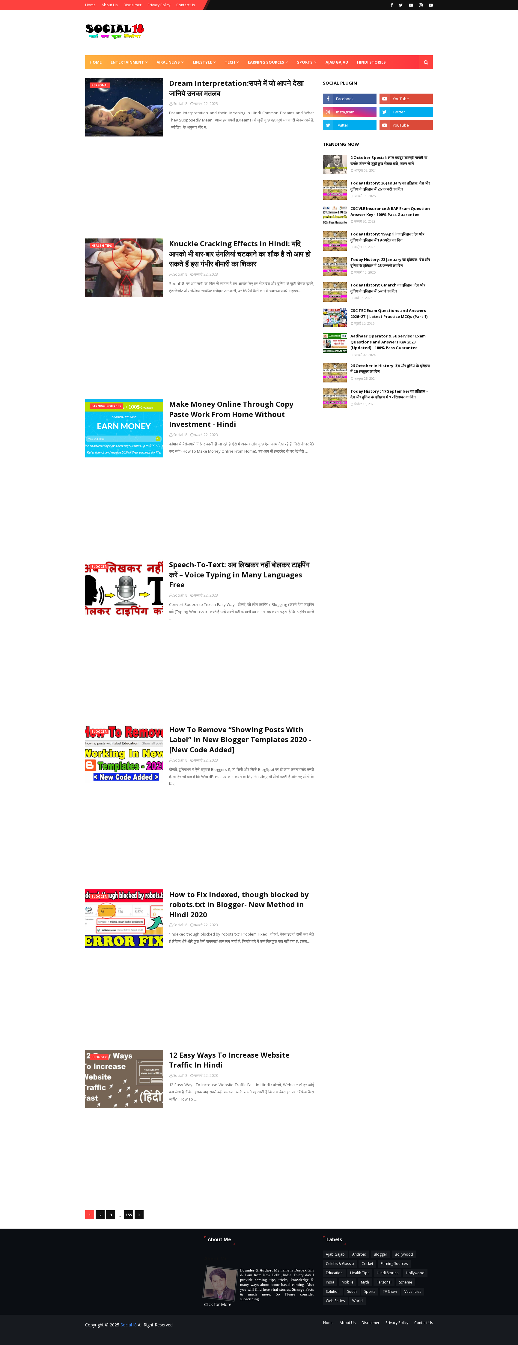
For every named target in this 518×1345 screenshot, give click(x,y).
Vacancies (412, 1291)
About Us (110, 4)
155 (129, 1215)
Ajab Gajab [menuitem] (337, 62)
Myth (365, 1282)
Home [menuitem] (96, 62)
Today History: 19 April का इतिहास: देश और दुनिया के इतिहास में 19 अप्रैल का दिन (387, 237)
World (357, 1300)
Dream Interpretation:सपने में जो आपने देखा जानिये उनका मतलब (236, 88)
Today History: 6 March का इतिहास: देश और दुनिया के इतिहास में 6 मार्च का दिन (387, 288)
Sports (369, 1291)
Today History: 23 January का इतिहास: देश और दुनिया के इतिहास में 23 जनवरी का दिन (390, 262)
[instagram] (421, 5)
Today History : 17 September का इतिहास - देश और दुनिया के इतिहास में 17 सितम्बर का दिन (389, 394)
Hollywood (415, 1272)
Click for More (217, 1304)
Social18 (180, 103)
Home (90, 4)
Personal (384, 1282)
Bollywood (404, 1254)
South (352, 1291)
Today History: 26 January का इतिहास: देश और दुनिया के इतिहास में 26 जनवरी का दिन (390, 186)
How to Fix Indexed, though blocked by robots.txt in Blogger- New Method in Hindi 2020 (239, 904)
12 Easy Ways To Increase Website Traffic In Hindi (229, 1060)
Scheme (405, 1282)
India (330, 1282)
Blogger (380, 1254)
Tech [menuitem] (230, 62)
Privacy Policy (158, 4)
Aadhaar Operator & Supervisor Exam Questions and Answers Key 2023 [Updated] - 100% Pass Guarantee (388, 341)
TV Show (390, 1291)
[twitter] (400, 5)
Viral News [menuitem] (168, 62)
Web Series (335, 1300)
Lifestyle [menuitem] (202, 62)
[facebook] (391, 5)
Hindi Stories (387, 1272)
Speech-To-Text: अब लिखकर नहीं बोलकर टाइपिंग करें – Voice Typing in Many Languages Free (239, 574)
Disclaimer (132, 4)
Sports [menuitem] (305, 62)
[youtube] (411, 5)
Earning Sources (394, 1263)
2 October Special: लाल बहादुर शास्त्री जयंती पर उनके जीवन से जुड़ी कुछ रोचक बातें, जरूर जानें (388, 160)
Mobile (347, 1282)
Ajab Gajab (335, 1254)
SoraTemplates (171, 1336)
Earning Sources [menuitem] (266, 62)
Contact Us (185, 4)
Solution (333, 1291)
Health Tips (359, 1272)
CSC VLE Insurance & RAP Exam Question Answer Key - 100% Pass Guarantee (390, 211)
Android (359, 1254)
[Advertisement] (199, 187)
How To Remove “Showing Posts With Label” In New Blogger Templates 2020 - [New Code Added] (240, 739)
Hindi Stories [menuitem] (371, 62)
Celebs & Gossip (340, 1263)
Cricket (367, 1263)
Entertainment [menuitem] (127, 62)
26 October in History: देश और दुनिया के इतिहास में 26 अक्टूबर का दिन (390, 368)
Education (334, 1272)
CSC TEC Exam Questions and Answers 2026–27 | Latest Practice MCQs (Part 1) (388, 313)
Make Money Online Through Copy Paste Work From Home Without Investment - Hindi (231, 414)
